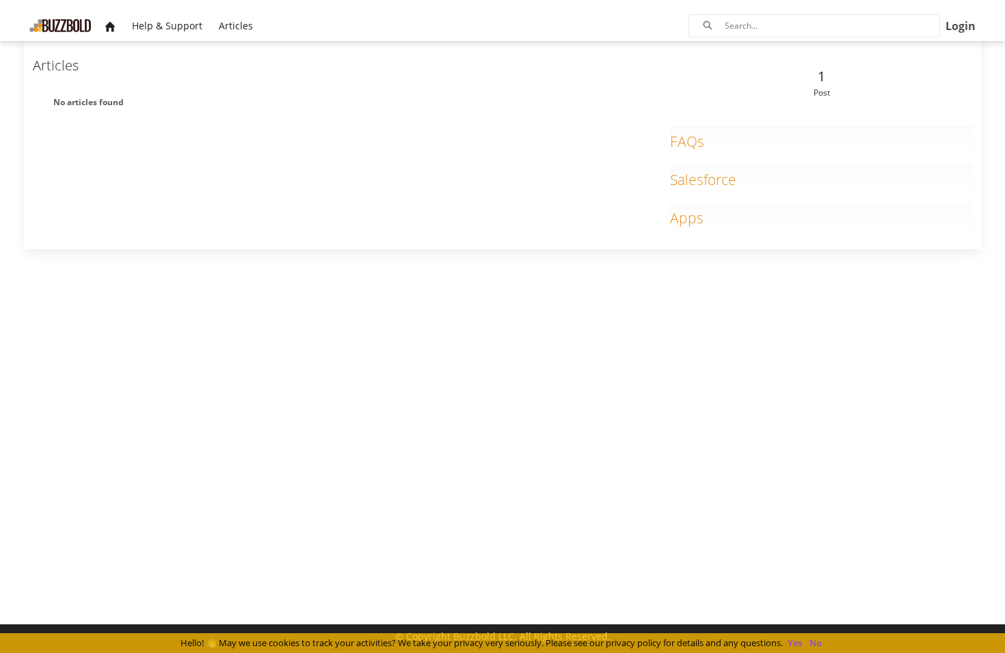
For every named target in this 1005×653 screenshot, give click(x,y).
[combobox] (832, 26)
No (815, 643)
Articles (56, 65)
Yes (795, 643)
